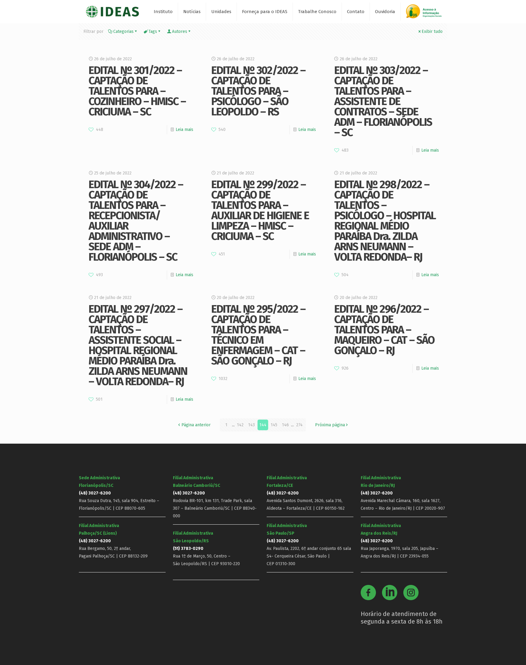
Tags (153, 31)
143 (251, 424)
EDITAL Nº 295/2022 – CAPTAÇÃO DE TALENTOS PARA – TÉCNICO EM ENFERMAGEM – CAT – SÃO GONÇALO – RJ (258, 335)
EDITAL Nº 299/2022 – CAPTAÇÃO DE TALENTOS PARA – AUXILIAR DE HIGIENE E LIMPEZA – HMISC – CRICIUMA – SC (260, 210)
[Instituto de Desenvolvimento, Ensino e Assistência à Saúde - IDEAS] (112, 11)
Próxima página (330, 424)
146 (285, 424)
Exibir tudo (432, 31)
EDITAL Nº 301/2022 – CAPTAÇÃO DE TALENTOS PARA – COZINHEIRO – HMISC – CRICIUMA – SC (137, 91)
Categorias (123, 31)
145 (274, 424)
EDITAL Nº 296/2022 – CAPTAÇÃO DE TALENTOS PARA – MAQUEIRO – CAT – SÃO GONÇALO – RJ (384, 329)
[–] (426, 13)
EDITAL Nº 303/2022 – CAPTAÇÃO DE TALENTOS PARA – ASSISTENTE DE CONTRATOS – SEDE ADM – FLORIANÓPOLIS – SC (383, 101)
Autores (179, 31)
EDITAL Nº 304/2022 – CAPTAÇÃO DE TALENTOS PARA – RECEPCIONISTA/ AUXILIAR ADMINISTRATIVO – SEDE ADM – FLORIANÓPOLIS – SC (136, 221)
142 (240, 424)
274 (299, 424)
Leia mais (184, 129)
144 (262, 424)
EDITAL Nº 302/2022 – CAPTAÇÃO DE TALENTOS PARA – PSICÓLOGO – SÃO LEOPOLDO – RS (258, 91)
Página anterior (196, 424)
